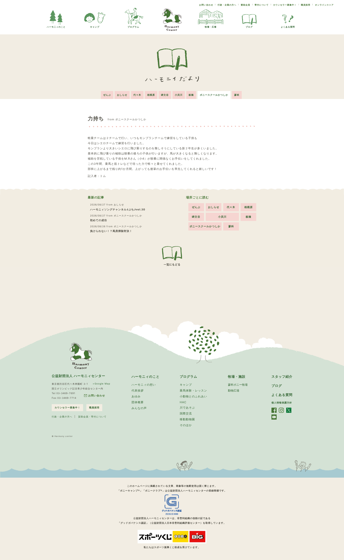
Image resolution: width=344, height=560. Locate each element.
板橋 (191, 94)
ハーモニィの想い (144, 384)
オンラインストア (324, 5)
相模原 (151, 94)
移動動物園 (187, 419)
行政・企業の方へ (227, 5)
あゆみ (136, 396)
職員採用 (305, 5)
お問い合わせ (206, 5)
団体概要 (138, 402)
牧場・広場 (210, 27)
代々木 (137, 94)
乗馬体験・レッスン (193, 390)
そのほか (186, 425)
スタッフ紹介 (282, 376)
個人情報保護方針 (281, 402)
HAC (183, 402)
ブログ (249, 27)
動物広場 (233, 390)
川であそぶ (187, 407)
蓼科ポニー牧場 (238, 384)
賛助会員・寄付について (92, 416)
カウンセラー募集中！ (284, 5)
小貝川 (179, 94)
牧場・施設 (236, 376)
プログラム (133, 27)
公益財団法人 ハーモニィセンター (78, 376)
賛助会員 (245, 5)
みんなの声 (139, 408)
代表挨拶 (138, 390)
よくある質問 (288, 27)
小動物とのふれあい (193, 396)
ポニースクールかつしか (214, 94)
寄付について (262, 5)
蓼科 (236, 94)
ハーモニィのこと (146, 376)
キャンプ (94, 27)
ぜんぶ (107, 94)
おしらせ (122, 94)
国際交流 (186, 413)
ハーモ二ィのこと (56, 27)
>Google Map (101, 383)
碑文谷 (165, 94)
